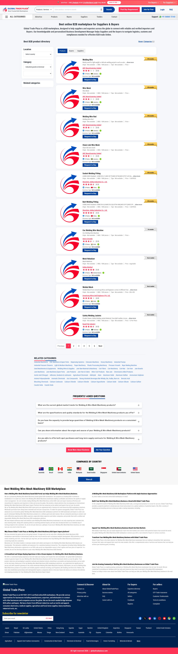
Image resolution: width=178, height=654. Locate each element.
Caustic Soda (38, 385)
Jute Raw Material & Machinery (86, 369)
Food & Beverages (92, 641)
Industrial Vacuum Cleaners (43, 365)
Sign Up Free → (114, 2)
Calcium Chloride (70, 382)
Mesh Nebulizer (89, 259)
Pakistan (16, 632)
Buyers (69, 17)
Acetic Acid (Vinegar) (41, 375)
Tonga (49, 632)
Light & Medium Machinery (63, 365)
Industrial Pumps (119, 362)
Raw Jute (109, 372)
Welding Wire (88, 60)
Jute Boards (139, 369)
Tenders (99, 17)
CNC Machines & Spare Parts (59, 362)
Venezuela (130, 632)
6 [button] (94, 346)
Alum (99, 375)
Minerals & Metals (126, 641)
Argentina (116, 628)
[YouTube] (164, 618)
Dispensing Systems (77, 362)
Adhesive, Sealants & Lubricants (60, 375)
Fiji (90, 632)
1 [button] (68, 346)
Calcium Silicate (123, 382)
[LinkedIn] (154, 618)
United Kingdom (102, 628)
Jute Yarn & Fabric (84, 372)
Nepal (16, 628)
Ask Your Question (103, 450)
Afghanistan (28, 632)
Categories (147, 41)
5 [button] (89, 346)
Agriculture (8, 641)
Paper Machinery (80, 365)
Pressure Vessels (114, 365)
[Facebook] (140, 618)
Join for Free (148, 9)
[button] (100, 346)
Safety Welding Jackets (92, 315)
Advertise (38, 17)
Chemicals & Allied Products (123, 372)
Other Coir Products (98, 372)
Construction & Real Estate (53, 641)
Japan (7, 628)
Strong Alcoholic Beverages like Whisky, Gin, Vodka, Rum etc (99, 379)
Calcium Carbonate (56, 382)
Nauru (71, 632)
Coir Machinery (113, 369)
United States (38, 628)
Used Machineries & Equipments (45, 369)
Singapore (127, 628)
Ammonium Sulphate (137, 375)
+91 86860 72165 (168, 17)
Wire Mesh (87, 88)
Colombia (109, 632)
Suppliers (84, 17)
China (49, 628)
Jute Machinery (39, 372)
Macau (39, 632)
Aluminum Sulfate (122, 375)
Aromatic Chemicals (58, 379)
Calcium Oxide (111, 382)
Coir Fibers (102, 369)
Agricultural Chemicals (80, 375)
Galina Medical (88, 267)
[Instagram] (149, 618)
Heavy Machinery (106, 362)
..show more (130, 62)
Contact (114, 17)
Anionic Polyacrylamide (42, 379)
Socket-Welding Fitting (92, 173)
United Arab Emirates (163, 628)
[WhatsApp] (174, 618)
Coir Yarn (130, 369)
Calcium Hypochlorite (98, 382)
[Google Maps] (169, 618)
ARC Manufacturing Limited (92, 68)
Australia (81, 632)
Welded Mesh (88, 287)
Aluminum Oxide (108, 375)
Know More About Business (78, 450)
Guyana (98, 632)
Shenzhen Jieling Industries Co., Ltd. (95, 182)
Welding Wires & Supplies (66, 369)
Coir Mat (122, 369)
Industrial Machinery (41, 362)
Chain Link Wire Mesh (91, 145)
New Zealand (60, 632)
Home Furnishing (109, 641)
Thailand (148, 628)
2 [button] (73, 346)
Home (140, 41)
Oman (7, 632)
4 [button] (84, 346)
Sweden (90, 628)
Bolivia (119, 632)
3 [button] (78, 346)
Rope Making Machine (129, 365)
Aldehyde (93, 375)
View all (89, 479)
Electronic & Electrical (74, 641)
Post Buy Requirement (129, 9)
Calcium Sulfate (136, 382)
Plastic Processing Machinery (97, 365)
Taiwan (138, 628)
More (138, 641)
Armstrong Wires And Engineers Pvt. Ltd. (96, 296)
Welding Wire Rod (89, 116)
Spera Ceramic (88, 239)
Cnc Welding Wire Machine (93, 230)
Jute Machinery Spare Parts (55, 372)
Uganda (71, 628)
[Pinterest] (159, 618)
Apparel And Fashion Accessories (28, 641)
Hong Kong (60, 628)
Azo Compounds (72, 379)
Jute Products (71, 372)
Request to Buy (90, 80)
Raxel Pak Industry (89, 324)
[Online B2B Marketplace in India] (17, 10)
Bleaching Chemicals (41, 382)
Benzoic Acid (125, 379)
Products (54, 17)
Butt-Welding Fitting (90, 202)
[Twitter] (145, 618)
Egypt (80, 628)
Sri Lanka (26, 628)
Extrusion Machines (92, 362)
